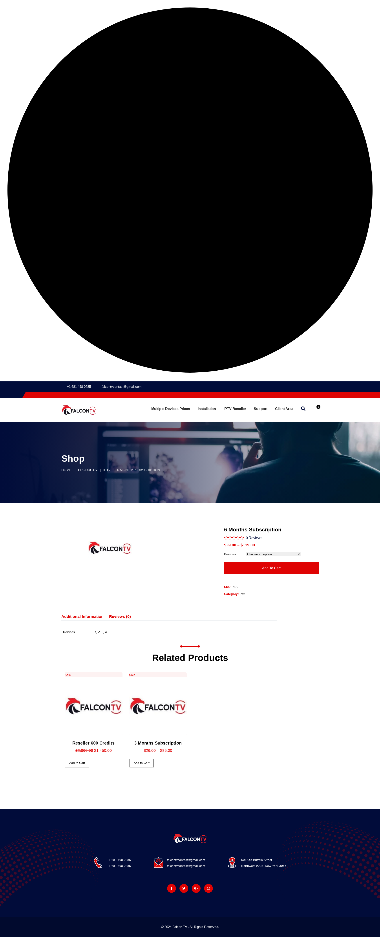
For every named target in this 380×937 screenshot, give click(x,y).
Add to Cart (77, 763)
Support (260, 409)
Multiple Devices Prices (170, 409)
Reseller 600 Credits (93, 743)
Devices (230, 554)
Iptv (242, 594)
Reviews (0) (120, 616)
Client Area (284, 409)
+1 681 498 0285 (79, 386)
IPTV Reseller (235, 409)
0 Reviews (253, 538)
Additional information (82, 616)
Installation (207, 409)
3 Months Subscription (158, 743)
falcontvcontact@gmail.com (122, 386)
